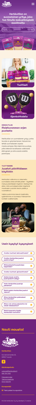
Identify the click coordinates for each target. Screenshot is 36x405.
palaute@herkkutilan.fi (9, 371)
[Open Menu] (33, 4)
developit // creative (24, 401)
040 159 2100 (6, 373)
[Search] (32, 30)
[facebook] (3, 361)
